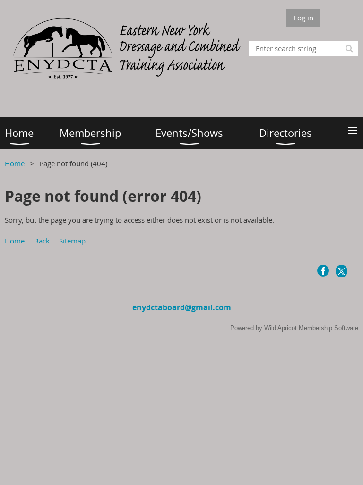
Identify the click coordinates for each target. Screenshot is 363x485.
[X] (341, 271)
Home (15, 163)
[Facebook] (323, 271)
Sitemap (72, 240)
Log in (303, 17)
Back (42, 240)
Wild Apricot (280, 328)
